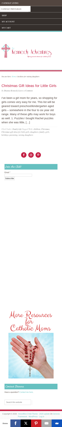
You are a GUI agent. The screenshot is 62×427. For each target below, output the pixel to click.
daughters (34, 132)
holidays (5, 135)
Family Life (17, 129)
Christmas (45, 129)
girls (47, 132)
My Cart (6, 27)
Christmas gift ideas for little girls (15, 132)
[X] (26, 423)
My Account (8, 21)
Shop (4, 15)
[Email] (46, 423)
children (36, 129)
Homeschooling (10, 9)
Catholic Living (10, 3)
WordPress (33, 417)
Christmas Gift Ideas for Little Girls (29, 86)
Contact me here (26, 392)
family (42, 132)
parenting (13, 135)
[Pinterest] (36, 423)
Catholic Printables (11, 9)
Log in (41, 417)
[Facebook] (15, 423)
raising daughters (26, 135)
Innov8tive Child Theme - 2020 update (34, 414)
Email (7, 172)
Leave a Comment (25, 90)
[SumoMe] (57, 423)
